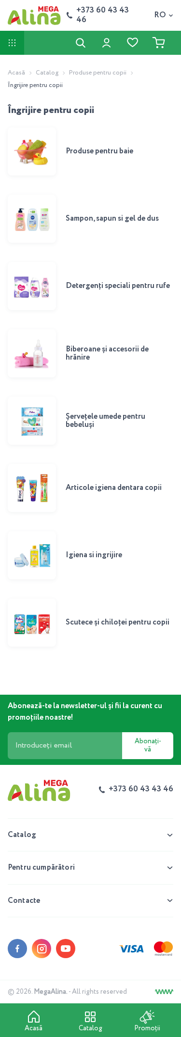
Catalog (47, 72)
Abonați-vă (148, 745)
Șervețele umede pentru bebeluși (105, 421)
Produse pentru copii (97, 72)
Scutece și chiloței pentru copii (117, 622)
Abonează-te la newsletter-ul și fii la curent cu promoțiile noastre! (85, 711)
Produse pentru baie (99, 151)
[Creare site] (164, 991)
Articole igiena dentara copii (114, 487)
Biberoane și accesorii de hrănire (107, 353)
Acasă (16, 72)
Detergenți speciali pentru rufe (118, 285)
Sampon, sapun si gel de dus (112, 218)
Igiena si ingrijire (94, 555)
